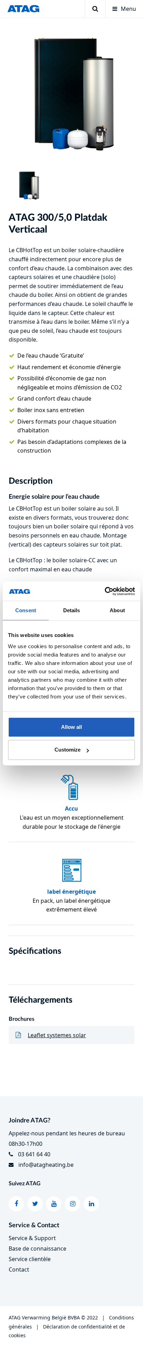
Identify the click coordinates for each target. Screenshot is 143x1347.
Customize (67, 750)
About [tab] (117, 610)
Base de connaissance (37, 1248)
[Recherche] (95, 8)
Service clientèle (30, 1259)
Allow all (71, 727)
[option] (71, 93)
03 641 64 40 (34, 1154)
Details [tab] (71, 610)
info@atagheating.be (46, 1165)
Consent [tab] (25, 610)
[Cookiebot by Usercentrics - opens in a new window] (104, 591)
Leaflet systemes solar (57, 1035)
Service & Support (32, 1238)
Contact (19, 1269)
